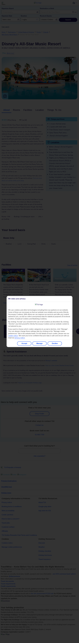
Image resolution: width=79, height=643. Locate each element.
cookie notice (13, 336)
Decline (55, 343)
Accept (24, 343)
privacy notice (20, 338)
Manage (39, 343)
